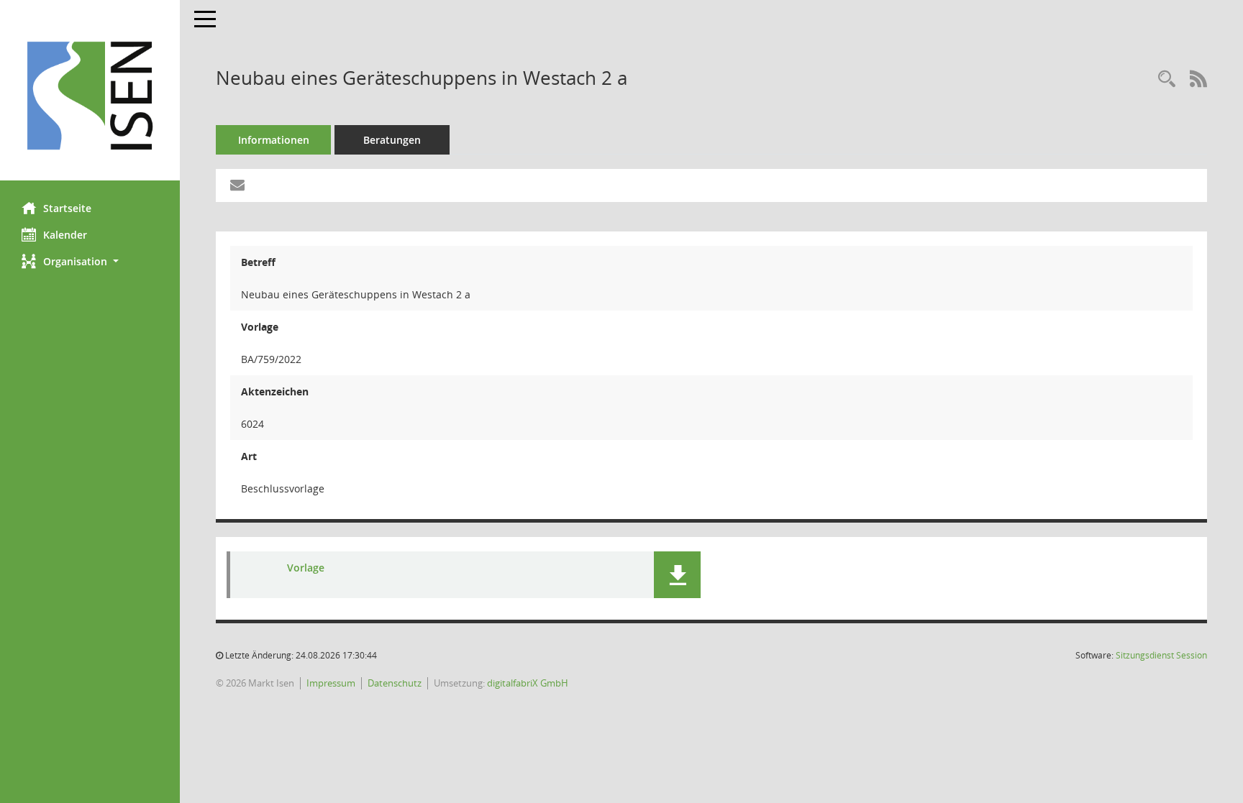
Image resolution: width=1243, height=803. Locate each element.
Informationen (273, 140)
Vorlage (305, 567)
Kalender (65, 235)
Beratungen (392, 140)
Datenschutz (395, 682)
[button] (90, 261)
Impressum (330, 682)
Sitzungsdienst (1161, 655)
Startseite (67, 208)
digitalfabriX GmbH (527, 682)
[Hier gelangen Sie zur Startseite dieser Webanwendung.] (90, 95)
